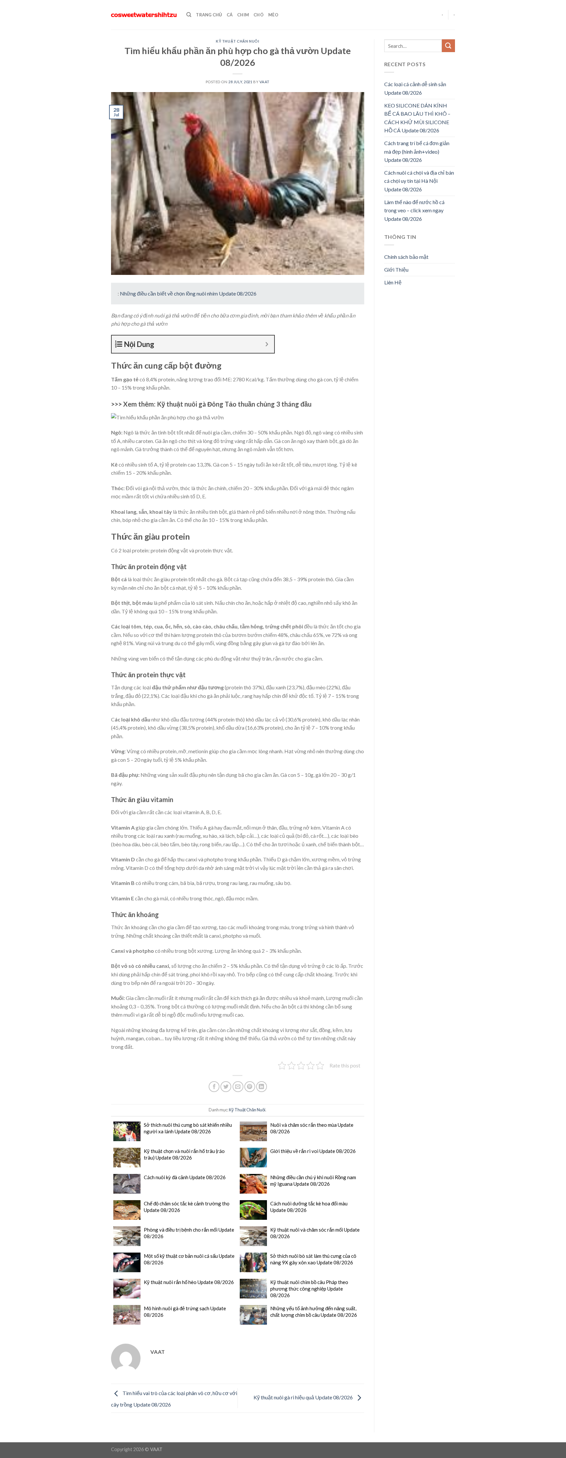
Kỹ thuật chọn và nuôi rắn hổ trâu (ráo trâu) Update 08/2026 (184, 1154)
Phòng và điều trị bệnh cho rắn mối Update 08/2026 (189, 1233)
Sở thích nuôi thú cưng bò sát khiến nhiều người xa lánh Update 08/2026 (188, 1128)
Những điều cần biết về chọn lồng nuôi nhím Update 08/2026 (188, 293)
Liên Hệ (393, 282)
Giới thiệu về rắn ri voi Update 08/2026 (313, 1151)
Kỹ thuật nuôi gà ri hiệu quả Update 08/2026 (304, 1397)
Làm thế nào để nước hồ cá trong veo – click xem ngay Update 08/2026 (414, 210)
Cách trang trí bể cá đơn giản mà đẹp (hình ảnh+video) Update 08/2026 (416, 151)
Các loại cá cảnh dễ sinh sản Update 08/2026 (415, 88)
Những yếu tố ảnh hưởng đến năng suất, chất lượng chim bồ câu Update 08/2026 (313, 1311)
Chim (243, 14)
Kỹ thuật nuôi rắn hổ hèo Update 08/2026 (189, 1282)
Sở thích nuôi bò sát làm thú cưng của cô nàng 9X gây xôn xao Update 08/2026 (313, 1259)
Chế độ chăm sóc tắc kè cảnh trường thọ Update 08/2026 (186, 1206)
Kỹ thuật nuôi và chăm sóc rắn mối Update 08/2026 (315, 1233)
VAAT (264, 82)
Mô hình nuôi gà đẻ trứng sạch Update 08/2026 (185, 1311)
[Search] (188, 15)
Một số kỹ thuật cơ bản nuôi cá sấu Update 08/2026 (189, 1259)
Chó (259, 14)
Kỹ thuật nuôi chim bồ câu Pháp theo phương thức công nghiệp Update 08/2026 (309, 1288)
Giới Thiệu (396, 269)
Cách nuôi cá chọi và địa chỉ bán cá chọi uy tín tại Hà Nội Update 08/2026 (419, 180)
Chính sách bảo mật (406, 257)
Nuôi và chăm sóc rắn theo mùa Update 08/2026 (311, 1128)
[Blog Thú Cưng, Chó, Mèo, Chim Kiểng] (144, 14)
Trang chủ (209, 14)
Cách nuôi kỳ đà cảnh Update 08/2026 (185, 1177)
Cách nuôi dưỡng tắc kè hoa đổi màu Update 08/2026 (309, 1206)
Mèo (273, 14)
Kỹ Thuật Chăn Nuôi (237, 41)
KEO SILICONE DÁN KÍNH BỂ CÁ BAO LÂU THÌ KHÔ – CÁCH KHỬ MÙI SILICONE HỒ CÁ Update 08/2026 (417, 118)
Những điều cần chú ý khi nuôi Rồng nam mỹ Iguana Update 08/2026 (313, 1180)
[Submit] (448, 45)
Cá (230, 14)
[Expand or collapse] (267, 344)
